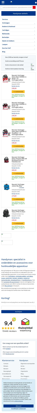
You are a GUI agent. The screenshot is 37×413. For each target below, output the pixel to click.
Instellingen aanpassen (18, 409)
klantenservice (10, 354)
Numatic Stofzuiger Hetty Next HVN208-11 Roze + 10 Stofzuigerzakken (19, 105)
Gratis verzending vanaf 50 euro (14, 61)
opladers (20, 278)
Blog (3, 52)
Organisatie (24, 371)
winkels (8, 348)
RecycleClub (8, 286)
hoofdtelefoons (27, 280)
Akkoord (18, 406)
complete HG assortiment (11, 282)
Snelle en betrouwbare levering (14, 69)
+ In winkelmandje (18, 91)
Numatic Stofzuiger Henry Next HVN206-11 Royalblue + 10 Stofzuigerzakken (19, 132)
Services (5, 19)
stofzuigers (11, 276)
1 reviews (21, 187)
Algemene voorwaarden (28, 363)
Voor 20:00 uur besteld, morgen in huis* (16, 57)
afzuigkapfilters (15, 280)
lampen (14, 278)
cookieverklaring (18, 401)
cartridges (30, 276)
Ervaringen (24, 379)
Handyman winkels (20, 13)
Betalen (6, 368)
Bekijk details (16, 86)
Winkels (6, 366)
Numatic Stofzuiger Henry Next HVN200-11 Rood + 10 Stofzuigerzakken (19, 77)
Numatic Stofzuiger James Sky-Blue (18, 185)
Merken (23, 368)
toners (3, 278)
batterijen (9, 278)
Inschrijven (18, 312)
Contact (6, 363)
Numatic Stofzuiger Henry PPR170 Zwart (18, 211)
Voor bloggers (25, 376)
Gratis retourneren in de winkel (14, 65)
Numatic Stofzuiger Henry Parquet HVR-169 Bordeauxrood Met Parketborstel (19, 159)
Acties (22, 366)
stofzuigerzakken (21, 276)
